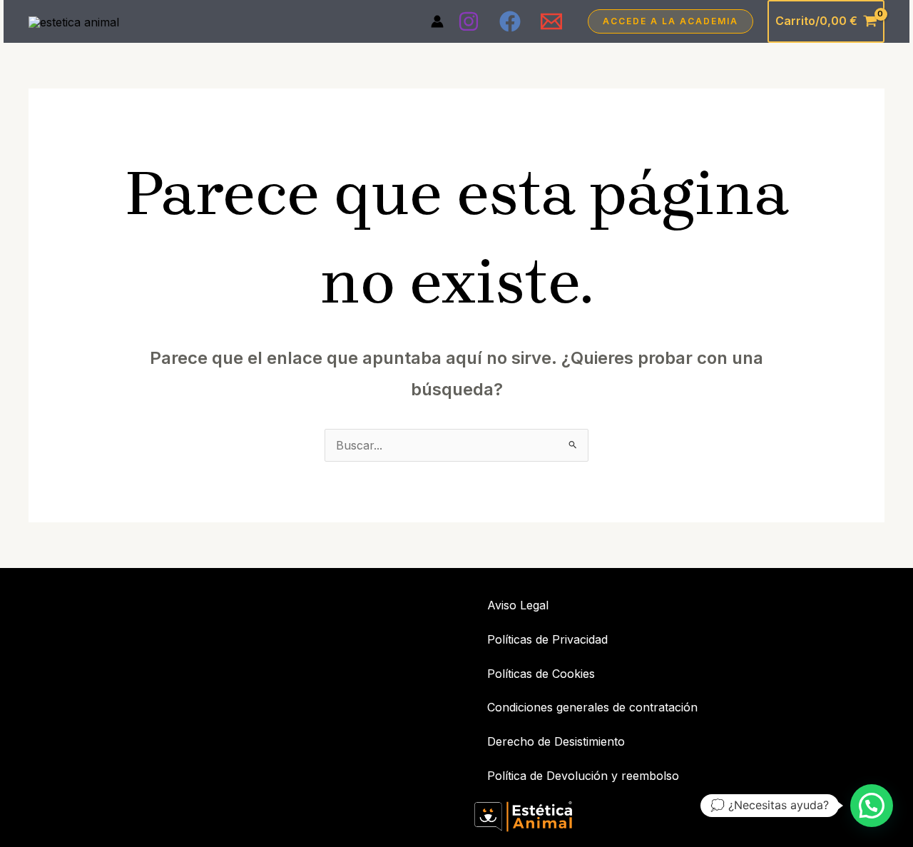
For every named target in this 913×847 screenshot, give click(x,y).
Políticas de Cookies (541, 673)
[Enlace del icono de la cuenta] (437, 21)
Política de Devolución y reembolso (583, 776)
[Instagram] (468, 21)
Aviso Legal (518, 605)
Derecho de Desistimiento (556, 741)
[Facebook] (510, 21)
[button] (670, 21)
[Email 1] (551, 21)
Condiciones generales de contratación (592, 707)
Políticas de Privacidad (547, 639)
